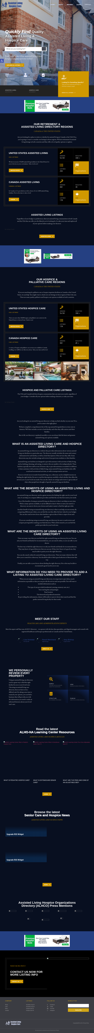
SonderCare (45, 1030)
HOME (53, 4)
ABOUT (60, 4)
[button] (2, 61)
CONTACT (88, 4)
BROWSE (70, 4)
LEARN (78, 4)
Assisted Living (10, 90)
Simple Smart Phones (54, 1030)
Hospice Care (34, 90)
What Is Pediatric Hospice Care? (17, 780)
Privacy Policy (86, 1023)
